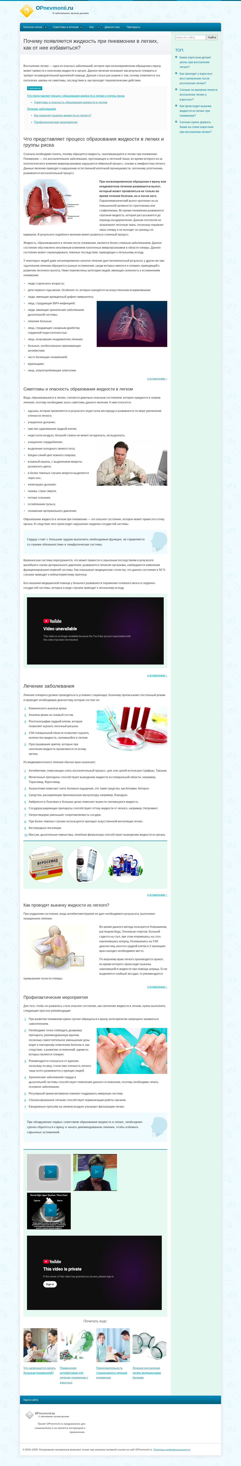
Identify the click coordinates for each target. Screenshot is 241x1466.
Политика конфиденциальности (171, 1449)
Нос (91, 26)
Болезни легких (32, 26)
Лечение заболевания (41, 108)
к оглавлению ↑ (157, 378)
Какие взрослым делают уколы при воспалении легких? (195, 62)
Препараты (133, 26)
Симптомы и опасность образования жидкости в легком (70, 102)
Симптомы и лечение (66, 26)
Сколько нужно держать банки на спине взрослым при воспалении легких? (196, 127)
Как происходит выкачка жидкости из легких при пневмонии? (195, 111)
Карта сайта (30, 1399)
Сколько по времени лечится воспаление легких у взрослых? (198, 94)
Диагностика (112, 26)
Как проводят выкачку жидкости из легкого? (62, 115)
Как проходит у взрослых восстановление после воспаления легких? (196, 78)
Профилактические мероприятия (55, 122)
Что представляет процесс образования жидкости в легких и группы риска (76, 95)
